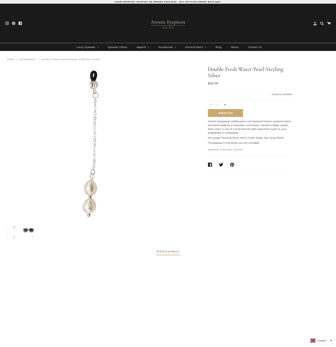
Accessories (165, 47)
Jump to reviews (282, 94)
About (235, 47)
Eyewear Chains (117, 47)
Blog (219, 47)
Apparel (141, 47)
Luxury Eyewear (86, 47)
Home (10, 59)
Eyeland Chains (231, 149)
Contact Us (255, 47)
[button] (320, 340)
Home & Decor (194, 47)
